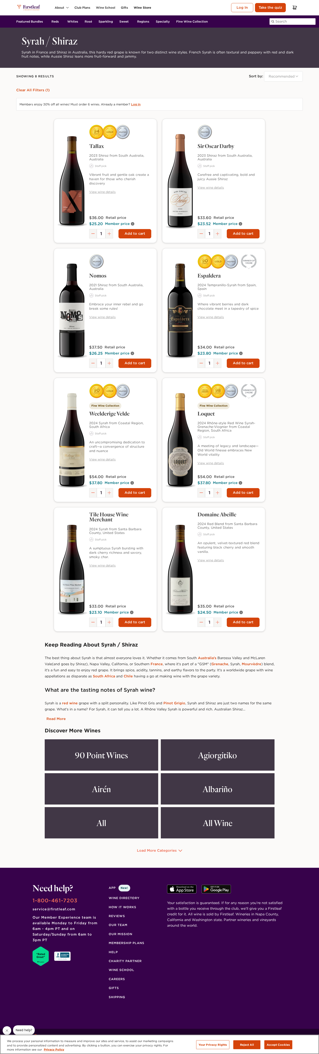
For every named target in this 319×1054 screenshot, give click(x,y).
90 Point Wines (101, 755)
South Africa (104, 676)
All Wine (217, 823)
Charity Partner (125, 961)
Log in (136, 104)
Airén (101, 789)
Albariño (217, 789)
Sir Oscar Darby (215, 146)
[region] (159, 1044)
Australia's (207, 658)
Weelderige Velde (109, 413)
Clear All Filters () (33, 90)
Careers (117, 979)
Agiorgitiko (217, 755)
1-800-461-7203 (55, 900)
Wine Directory (124, 898)
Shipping (117, 997)
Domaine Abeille (216, 514)
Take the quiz (270, 7)
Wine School (121, 970)
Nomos (97, 275)
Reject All (247, 1044)
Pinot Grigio (174, 703)
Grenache (219, 664)
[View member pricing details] (132, 224)
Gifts (114, 988)
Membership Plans (126, 943)
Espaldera (209, 275)
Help (113, 952)
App (118, 887)
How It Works (122, 907)
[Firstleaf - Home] (29, 7)
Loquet (206, 413)
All (101, 823)
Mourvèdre (251, 664)
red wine (70, 703)
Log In (242, 7)
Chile (128, 676)
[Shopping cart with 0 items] (295, 7)
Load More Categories (157, 850)
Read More (56, 719)
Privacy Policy (54, 1049)
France (157, 664)
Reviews (117, 916)
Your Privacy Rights (213, 1044)
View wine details (102, 192)
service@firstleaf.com (54, 909)
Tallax (96, 146)
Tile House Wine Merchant (108, 517)
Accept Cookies (278, 1044)
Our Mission (120, 934)
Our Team (118, 925)
